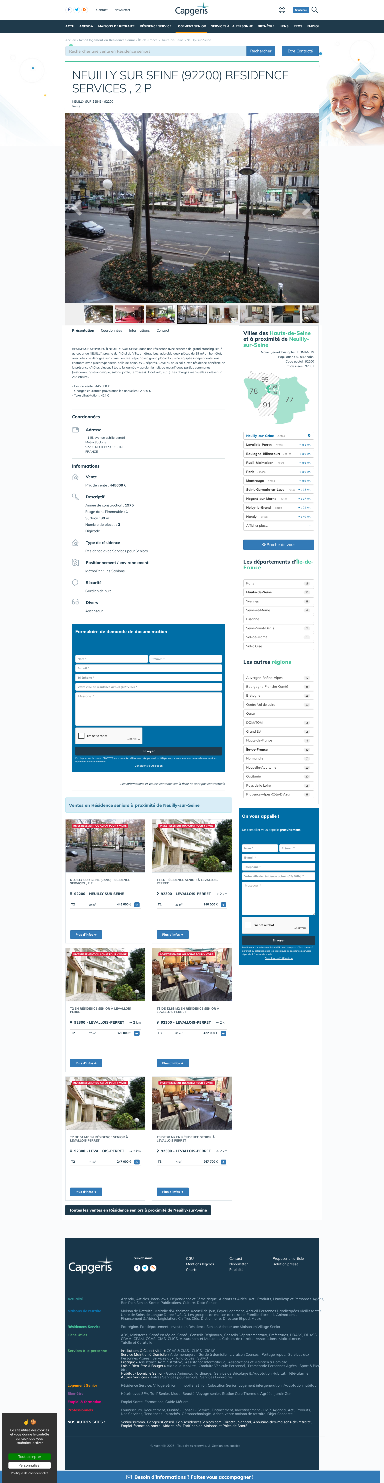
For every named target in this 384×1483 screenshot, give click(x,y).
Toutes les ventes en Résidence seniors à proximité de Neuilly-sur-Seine (138, 1210)
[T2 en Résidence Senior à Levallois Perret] (105, 974)
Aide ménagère (183, 1354)
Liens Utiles (77, 1335)
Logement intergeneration (260, 1385)
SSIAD (202, 1358)
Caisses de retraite (238, 1338)
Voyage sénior (208, 1393)
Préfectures (278, 1335)
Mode (175, 1393)
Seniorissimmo (133, 1422)
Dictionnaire (211, 1318)
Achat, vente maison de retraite (239, 1413)
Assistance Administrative (160, 1362)
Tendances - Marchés (162, 1413)
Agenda (86, 26)
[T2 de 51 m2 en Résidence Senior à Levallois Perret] (105, 1103)
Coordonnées (111, 330)
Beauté (188, 1393)
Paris (277, 583)
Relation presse (285, 1264)
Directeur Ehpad (236, 1318)
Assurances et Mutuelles (200, 1338)
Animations (286, 1314)
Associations (266, 1338)
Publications (171, 1302)
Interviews (159, 1299)
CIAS (162, 1338)
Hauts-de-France (277, 740)
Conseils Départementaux (245, 1335)
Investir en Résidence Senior (193, 1326)
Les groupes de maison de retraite (216, 1314)
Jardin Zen (282, 1393)
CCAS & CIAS (178, 1350)
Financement (222, 1410)
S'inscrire (301, 10)
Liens (284, 26)
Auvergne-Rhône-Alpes (277, 678)
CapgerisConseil (160, 1422)
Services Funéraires (216, 1377)
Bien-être (266, 26)
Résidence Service (155, 26)
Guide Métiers (176, 1401)
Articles (142, 1299)
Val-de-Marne (277, 637)
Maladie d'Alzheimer (171, 1311)
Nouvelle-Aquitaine (277, 767)
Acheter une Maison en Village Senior (249, 1326)
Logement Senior (191, 26)
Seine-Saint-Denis (277, 628)
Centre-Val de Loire (277, 704)
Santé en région (162, 1335)
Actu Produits (260, 1299)
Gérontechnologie (196, 1413)
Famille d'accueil (260, 1314)
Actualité (75, 1299)
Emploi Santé (132, 1401)
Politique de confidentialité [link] (29, 1473)
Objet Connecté (280, 1413)
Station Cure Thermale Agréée (247, 1393)
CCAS (151, 1338)
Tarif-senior (192, 1425)
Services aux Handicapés (173, 1358)
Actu (69, 26)
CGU (190, 1258)
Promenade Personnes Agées (272, 1365)
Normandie (277, 758)
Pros (298, 26)
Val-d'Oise (254, 646)
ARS (124, 1335)
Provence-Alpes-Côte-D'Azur (277, 794)
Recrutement (154, 1410)
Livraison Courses (244, 1354)
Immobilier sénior (192, 1385)
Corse (250, 713)
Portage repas (273, 1354)
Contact (102, 10)
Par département (154, 1326)
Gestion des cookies (226, 1446)
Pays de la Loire (277, 785)
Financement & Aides (138, 1318)
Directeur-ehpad (237, 1422)
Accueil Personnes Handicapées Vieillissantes (284, 1311)
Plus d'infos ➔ (86, 935)
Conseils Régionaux (206, 1335)
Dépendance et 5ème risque (193, 1299)
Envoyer (149, 751)
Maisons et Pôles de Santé (225, 1425)
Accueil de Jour (203, 1311)
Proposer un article (288, 1258)
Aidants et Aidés (233, 1299)
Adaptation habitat (300, 1385)
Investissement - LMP (252, 1410)
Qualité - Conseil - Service (188, 1410)
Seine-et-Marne (277, 610)
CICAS (210, 1350)
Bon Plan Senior (134, 1302)
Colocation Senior (222, 1385)
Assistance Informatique (205, 1362)
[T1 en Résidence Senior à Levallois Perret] (192, 845)
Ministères (138, 1335)
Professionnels (80, 1410)
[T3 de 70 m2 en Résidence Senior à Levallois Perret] (192, 1103)
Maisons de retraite (116, 26)
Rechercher (261, 51)
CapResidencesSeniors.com (199, 1422)
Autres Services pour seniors (173, 1377)
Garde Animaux (179, 1373)
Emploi (313, 26)
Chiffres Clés (188, 1318)
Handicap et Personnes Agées (298, 1299)
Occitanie (277, 776)
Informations (139, 330)
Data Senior (207, 1302)
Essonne (252, 619)
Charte (191, 1269)
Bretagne (277, 695)
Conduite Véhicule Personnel (222, 1365)
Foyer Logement (230, 1311)
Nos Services (131, 1413)
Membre (284, 10)
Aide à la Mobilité (181, 1365)
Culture (189, 1302)
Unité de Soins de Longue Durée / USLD (153, 1314)
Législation (167, 1318)
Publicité (236, 1269)
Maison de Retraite (136, 1311)
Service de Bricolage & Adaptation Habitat (249, 1373)
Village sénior (164, 1385)
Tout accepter (29, 1456)
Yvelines (277, 601)
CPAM (139, 1338)
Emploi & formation (84, 1401)
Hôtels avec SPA (134, 1393)
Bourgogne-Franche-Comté (277, 686)
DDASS (310, 1335)
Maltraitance (289, 1338)
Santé (154, 1302)
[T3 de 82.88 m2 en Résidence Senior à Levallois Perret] (192, 974)
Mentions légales (200, 1264)
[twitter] (76, 10)
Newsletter (122, 10)
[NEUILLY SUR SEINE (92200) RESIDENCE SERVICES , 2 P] (105, 845)
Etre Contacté (300, 51)
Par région (129, 1326)
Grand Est (277, 731)
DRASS (296, 1335)
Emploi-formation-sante (140, 1425)
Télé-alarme (298, 1373)
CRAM (126, 1338)
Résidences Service (84, 1326)
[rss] (84, 10)
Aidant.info (171, 1425)
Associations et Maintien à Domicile (257, 1362)
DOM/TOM (277, 722)
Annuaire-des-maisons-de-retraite (282, 1422)
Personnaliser (29, 1465)
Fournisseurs (131, 1410)
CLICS (173, 1338)
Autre (256, 1318)
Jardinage (203, 1373)
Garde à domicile (212, 1354)
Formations (154, 1401)
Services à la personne (232, 26)
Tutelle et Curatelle (136, 1342)
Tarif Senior (159, 1393)
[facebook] (68, 10)
